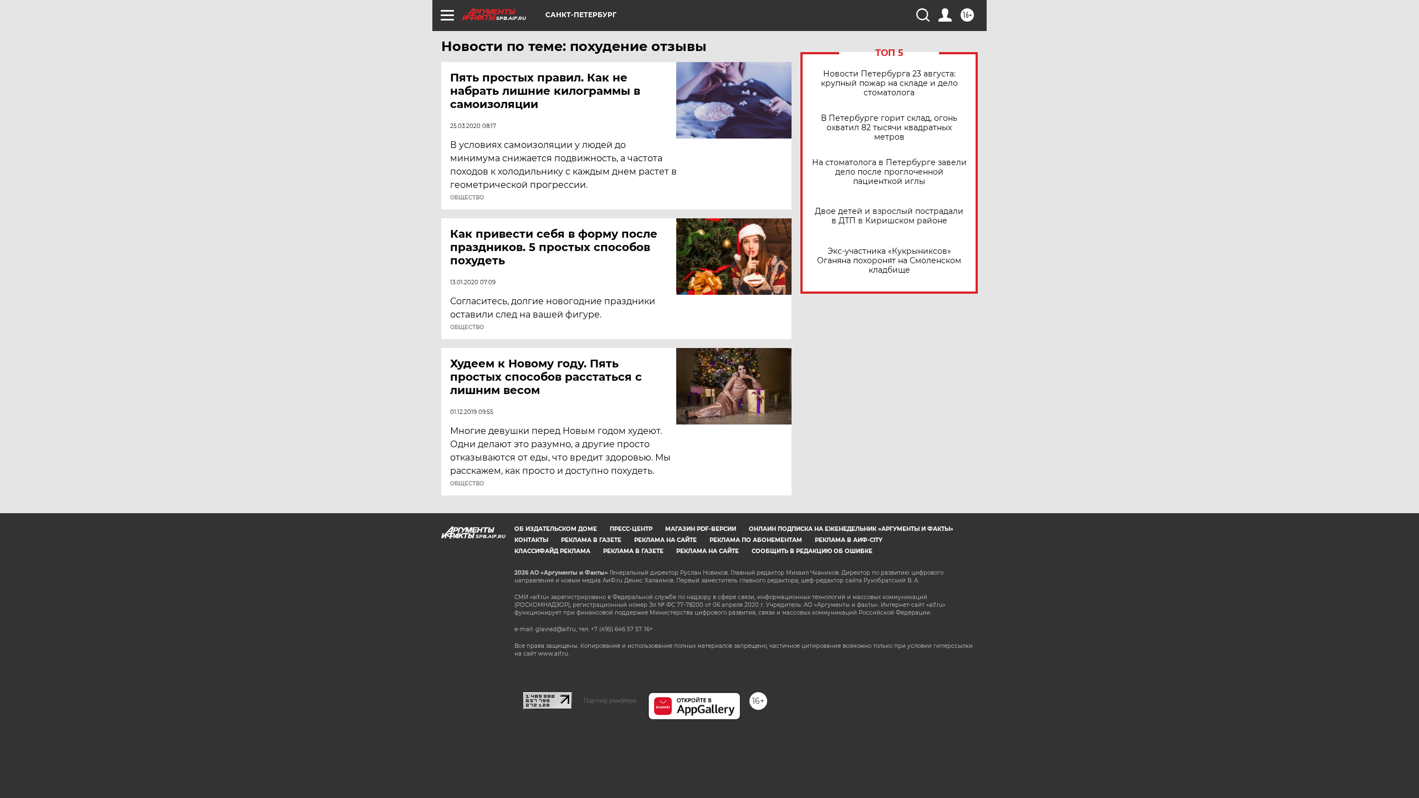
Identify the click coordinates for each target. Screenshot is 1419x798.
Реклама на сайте (665, 540)
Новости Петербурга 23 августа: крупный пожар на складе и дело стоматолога (889, 83)
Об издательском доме (555, 529)
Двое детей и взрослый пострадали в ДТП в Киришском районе (889, 216)
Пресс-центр (631, 529)
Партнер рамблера (610, 700)
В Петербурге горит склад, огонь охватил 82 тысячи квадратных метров (889, 128)
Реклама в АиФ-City (848, 540)
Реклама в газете (591, 540)
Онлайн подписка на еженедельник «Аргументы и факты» (851, 529)
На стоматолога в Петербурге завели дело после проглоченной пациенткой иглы (889, 172)
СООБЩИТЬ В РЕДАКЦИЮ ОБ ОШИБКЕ (812, 551)
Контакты (531, 540)
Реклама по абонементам (756, 540)
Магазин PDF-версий (700, 529)
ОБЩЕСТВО (467, 198)
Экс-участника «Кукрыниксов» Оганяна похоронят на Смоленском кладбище (889, 261)
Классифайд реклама (552, 551)
